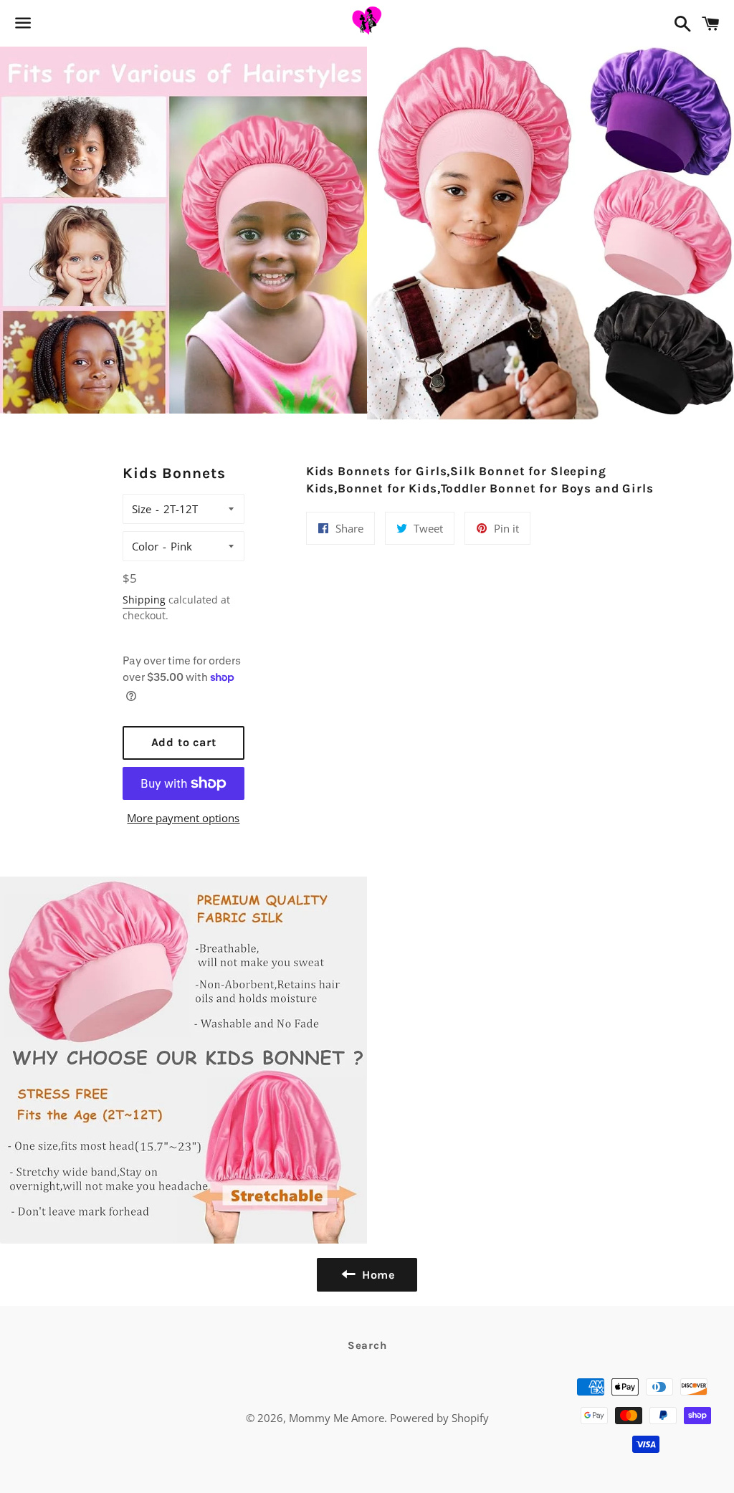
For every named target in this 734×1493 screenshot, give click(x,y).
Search (367, 1345)
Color (145, 546)
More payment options (183, 818)
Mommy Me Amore (336, 1418)
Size (141, 509)
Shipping (144, 599)
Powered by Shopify (439, 1418)
